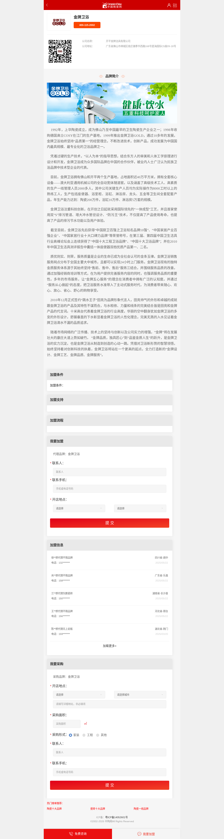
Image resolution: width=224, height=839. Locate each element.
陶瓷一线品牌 (141, 808)
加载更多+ (110, 646)
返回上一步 (48, 5)
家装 (76, 735)
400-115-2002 (87, 25)
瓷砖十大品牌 (97, 808)
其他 (104, 735)
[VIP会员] (169, 5)
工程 (90, 735)
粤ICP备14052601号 (116, 817)
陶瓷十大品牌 (54, 808)
